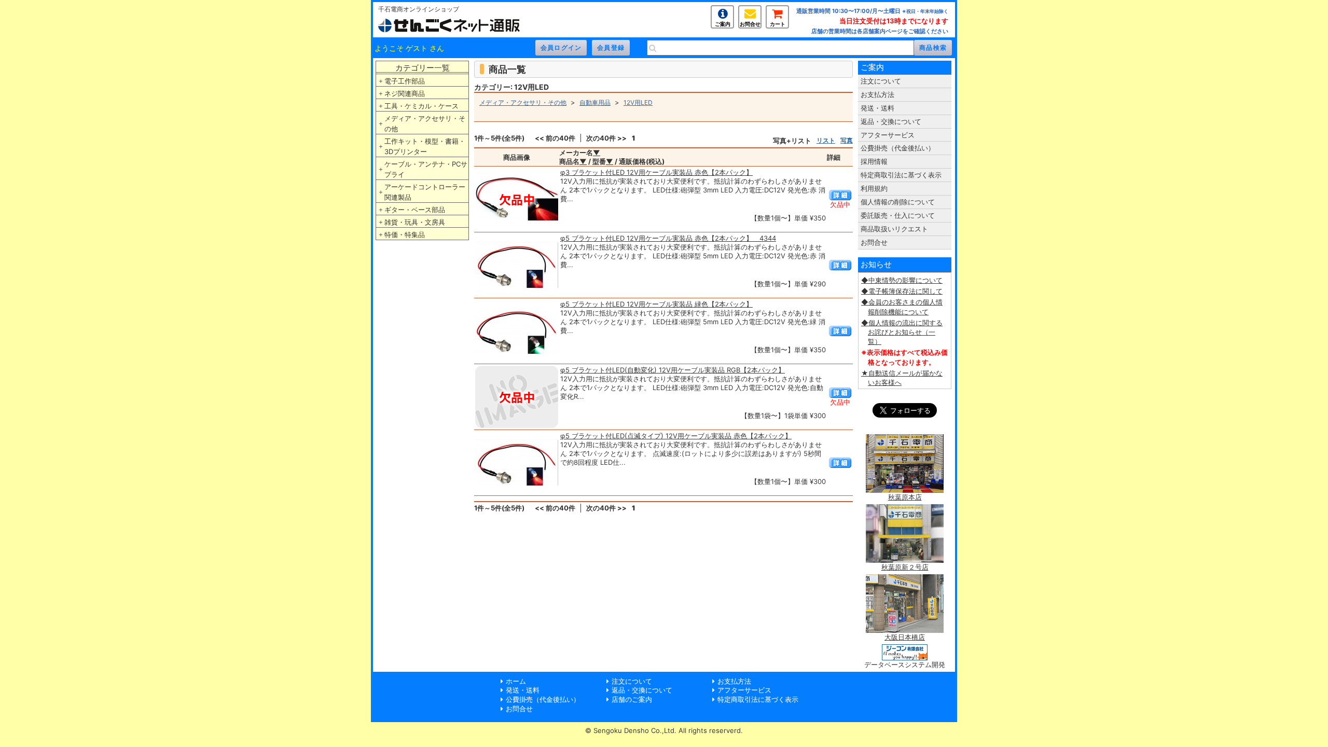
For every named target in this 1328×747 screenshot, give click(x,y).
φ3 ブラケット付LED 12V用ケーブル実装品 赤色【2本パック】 (656, 172)
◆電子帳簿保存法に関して (902, 291)
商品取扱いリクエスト (894, 229)
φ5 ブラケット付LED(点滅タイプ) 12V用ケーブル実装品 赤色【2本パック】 (676, 436)
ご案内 (722, 24)
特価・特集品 (404, 234)
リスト (826, 140)
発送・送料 (877, 108)
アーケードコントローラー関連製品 (424, 192)
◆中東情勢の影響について (902, 280)
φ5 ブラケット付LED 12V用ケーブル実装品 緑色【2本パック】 (656, 304)
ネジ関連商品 (404, 93)
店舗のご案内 (632, 699)
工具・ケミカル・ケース (421, 106)
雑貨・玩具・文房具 (414, 222)
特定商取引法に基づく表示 (901, 175)
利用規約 (874, 188)
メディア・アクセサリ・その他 (424, 123)
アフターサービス (888, 135)
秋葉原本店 (905, 497)
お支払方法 (877, 94)
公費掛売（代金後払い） (898, 148)
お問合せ (750, 24)
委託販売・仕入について (898, 215)
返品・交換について (891, 121)
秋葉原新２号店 (905, 567)
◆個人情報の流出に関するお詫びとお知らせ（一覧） (902, 332)
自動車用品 (595, 102)
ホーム (516, 681)
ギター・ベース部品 (414, 209)
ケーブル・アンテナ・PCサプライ (425, 169)
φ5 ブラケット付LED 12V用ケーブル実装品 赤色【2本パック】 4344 (668, 238)
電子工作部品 (404, 81)
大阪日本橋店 (904, 637)
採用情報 (874, 161)
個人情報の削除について (898, 202)
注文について (881, 81)
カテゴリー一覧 (422, 68)
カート (777, 24)
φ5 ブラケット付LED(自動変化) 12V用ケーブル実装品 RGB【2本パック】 (672, 370)
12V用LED (638, 102)
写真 (846, 140)
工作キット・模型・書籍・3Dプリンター (424, 146)
